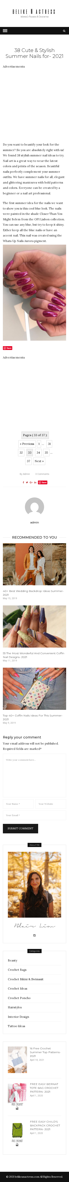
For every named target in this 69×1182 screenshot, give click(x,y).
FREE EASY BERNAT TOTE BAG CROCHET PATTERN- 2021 (44, 1087)
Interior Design (18, 1017)
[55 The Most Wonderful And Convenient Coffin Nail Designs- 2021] (34, 626)
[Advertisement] (34, 103)
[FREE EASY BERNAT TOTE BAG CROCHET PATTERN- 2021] (17, 1096)
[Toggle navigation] (5, 31)
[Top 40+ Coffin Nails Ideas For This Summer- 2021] (34, 689)
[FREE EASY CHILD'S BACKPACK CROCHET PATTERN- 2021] (17, 1134)
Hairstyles (15, 1007)
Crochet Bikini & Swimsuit (26, 979)
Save (44, 482)
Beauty (12, 960)
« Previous (27, 444)
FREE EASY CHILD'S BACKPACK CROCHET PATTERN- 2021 (45, 1125)
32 (21, 452)
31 (49, 444)
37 (28, 461)
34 (38, 452)
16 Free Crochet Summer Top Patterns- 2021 (45, 1052)
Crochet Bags (17, 970)
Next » (39, 461)
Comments (42, 474)
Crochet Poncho (19, 998)
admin (25, 474)
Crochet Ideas (17, 988)
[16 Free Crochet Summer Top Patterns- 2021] (17, 1059)
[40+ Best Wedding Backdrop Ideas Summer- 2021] (34, 564)
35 (46, 452)
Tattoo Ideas (16, 1026)
